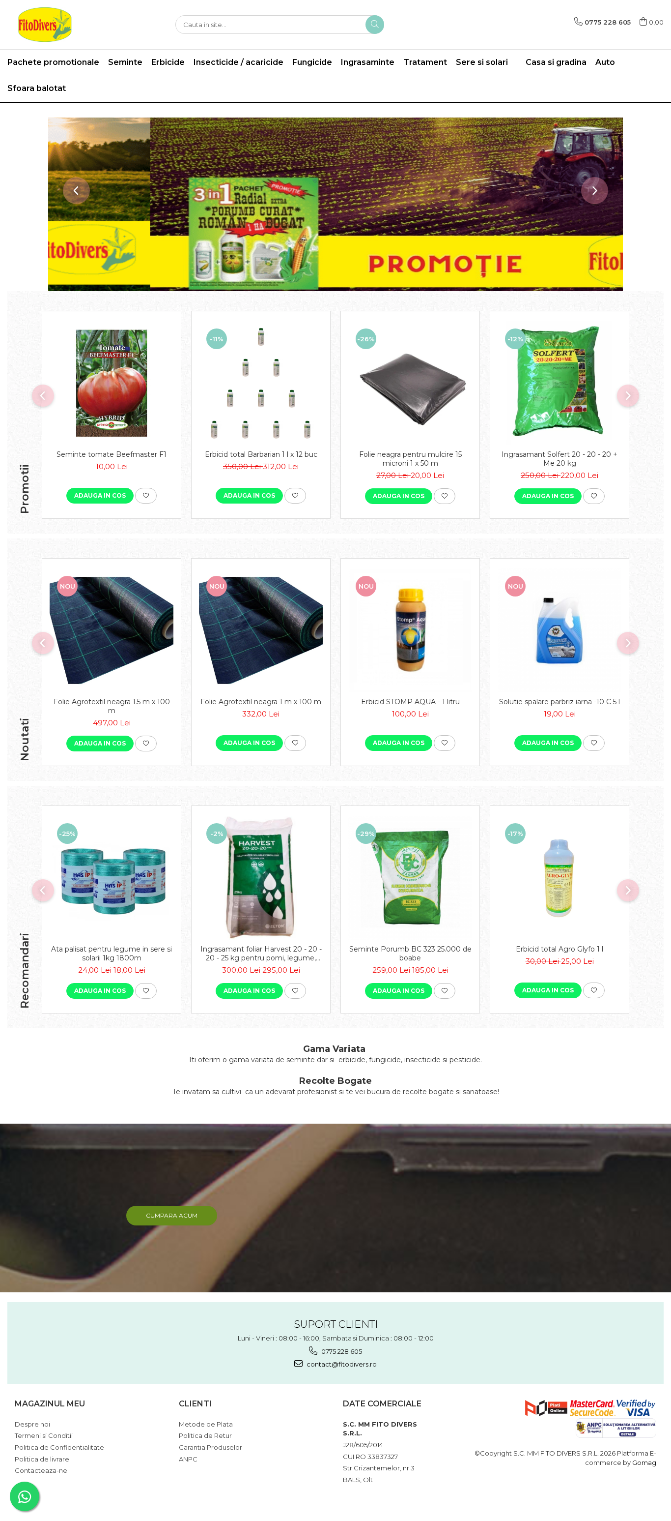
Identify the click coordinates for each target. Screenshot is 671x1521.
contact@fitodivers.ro (341, 1364)
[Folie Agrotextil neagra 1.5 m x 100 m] (111, 630)
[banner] (335, 204)
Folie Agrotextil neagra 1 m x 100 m (260, 701)
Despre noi (32, 1424)
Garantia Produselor (210, 1447)
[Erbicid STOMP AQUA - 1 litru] (410, 630)
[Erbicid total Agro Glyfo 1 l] (559, 878)
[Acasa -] (56, 24)
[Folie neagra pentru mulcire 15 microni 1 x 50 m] (410, 383)
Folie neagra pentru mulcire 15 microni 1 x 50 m (410, 459)
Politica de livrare (42, 1459)
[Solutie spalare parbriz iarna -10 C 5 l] (559, 630)
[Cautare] (374, 24)
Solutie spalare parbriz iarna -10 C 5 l (559, 701)
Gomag (643, 1462)
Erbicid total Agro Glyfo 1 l (559, 949)
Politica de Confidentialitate (59, 1447)
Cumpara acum (171, 1215)
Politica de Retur (205, 1435)
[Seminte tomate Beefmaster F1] (111, 383)
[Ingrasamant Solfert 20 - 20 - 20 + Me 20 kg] (559, 383)
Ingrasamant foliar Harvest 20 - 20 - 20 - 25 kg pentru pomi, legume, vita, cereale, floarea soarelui (261, 953)
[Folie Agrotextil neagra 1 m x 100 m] (261, 630)
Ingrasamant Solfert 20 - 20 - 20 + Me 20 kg (559, 459)
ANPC (188, 1459)
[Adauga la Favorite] (146, 496)
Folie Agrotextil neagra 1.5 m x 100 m (112, 706)
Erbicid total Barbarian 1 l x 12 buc (261, 454)
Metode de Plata (206, 1424)
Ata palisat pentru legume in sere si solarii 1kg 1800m (111, 953)
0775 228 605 (341, 1351)
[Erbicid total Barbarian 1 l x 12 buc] (261, 383)
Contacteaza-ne (41, 1470)
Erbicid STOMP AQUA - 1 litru (410, 701)
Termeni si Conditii (44, 1435)
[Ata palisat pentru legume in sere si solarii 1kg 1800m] (111, 878)
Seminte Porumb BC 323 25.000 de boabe (410, 953)
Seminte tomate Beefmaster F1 (111, 454)
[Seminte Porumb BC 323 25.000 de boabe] (410, 878)
